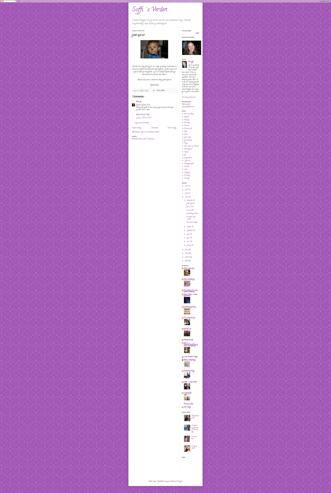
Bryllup (186, 119)
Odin (185, 169)
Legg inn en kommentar (141, 123)
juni (188, 234)
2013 (187, 193)
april (188, 238)
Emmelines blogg (189, 371)
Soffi (191, 62)
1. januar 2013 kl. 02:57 (143, 118)
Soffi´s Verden (149, 10)
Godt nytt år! (190, 203)
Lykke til (187, 160)
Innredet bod (194, 437)
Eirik (185, 134)
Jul (185, 155)
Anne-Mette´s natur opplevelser (191, 295)
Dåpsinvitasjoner (195, 416)
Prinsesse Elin (188, 404)
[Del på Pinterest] (164, 90)
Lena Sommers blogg (190, 356)
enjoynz (167, 481)
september (190, 230)
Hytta (186, 152)
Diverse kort (188, 128)
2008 (187, 261)
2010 (186, 253)
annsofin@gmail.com (188, 106)
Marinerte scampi (191, 222)
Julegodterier (188, 157)
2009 (187, 257)
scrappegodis (188, 393)
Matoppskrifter (189, 163)
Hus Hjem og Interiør (191, 146)
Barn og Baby (189, 114)
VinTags (186, 178)
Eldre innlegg (172, 128)
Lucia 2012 (190, 210)
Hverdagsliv (188, 149)
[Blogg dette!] (159, 90)
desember (190, 200)
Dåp (185, 131)
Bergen (186, 117)
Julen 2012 (190, 206)
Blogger (179, 481)
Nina (137, 101)
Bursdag (187, 122)
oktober (189, 227)
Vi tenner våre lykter (190, 218)
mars (188, 241)
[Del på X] (160, 90)
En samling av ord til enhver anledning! (191, 291)
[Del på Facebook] (162, 90)
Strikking (187, 175)
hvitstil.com (187, 329)
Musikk (186, 166)
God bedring (188, 140)
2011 (186, 250)
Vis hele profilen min (188, 97)
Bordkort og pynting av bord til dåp (194, 428)
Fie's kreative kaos (189, 318)
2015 (187, 186)
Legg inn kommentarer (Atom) (149, 132)
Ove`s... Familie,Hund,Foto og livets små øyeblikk (191, 344)
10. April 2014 (194, 447)
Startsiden (154, 128)
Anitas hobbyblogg (190, 360)
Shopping (187, 172)
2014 (187, 190)
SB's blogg (187, 407)
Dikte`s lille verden (190, 382)
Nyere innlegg (136, 128)
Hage (186, 143)
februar (189, 245)
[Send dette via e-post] (157, 90)
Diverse (186, 125)
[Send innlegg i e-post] (153, 91)
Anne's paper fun (189, 268)
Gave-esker (187, 137)
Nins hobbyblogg (189, 279)
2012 (187, 197)
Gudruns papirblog (190, 307)
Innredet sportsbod (192, 213)
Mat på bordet (188, 340)
